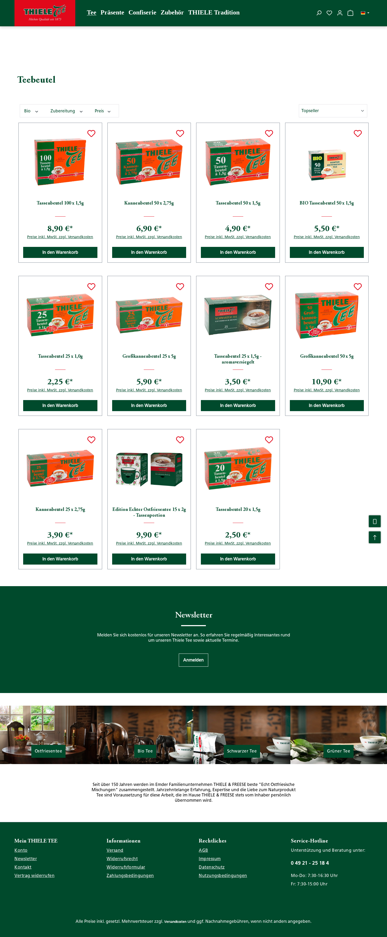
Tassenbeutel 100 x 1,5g (60, 203)
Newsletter (25, 858)
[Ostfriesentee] (48, 737)
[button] (193, 660)
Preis (100, 110)
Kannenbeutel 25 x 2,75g (60, 509)
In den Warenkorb (60, 252)
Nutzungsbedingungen (223, 875)
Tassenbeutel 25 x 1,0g (60, 356)
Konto (21, 850)
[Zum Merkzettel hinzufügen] (91, 133)
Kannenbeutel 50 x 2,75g (149, 203)
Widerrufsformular (126, 867)
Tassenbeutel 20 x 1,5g (238, 509)
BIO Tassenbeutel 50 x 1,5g (327, 203)
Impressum (210, 858)
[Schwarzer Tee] (242, 734)
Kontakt (23, 867)
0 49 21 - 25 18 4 (310, 863)
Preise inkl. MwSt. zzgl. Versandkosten (60, 237)
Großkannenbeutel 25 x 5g (149, 356)
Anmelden (193, 659)
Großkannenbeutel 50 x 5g (327, 356)
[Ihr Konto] (340, 12)
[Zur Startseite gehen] (44, 13)
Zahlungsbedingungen (130, 875)
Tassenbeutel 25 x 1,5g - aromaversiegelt (238, 359)
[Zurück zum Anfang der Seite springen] (375, 537)
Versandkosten (175, 922)
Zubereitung (63, 110)
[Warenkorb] (350, 12)
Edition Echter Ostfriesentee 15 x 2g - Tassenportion (149, 512)
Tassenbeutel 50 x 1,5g (238, 203)
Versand (115, 850)
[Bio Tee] (145, 734)
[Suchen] (319, 12)
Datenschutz (212, 867)
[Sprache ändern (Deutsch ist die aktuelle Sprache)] (365, 13)
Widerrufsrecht (122, 858)
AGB (203, 850)
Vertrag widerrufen (34, 875)
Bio (28, 110)
